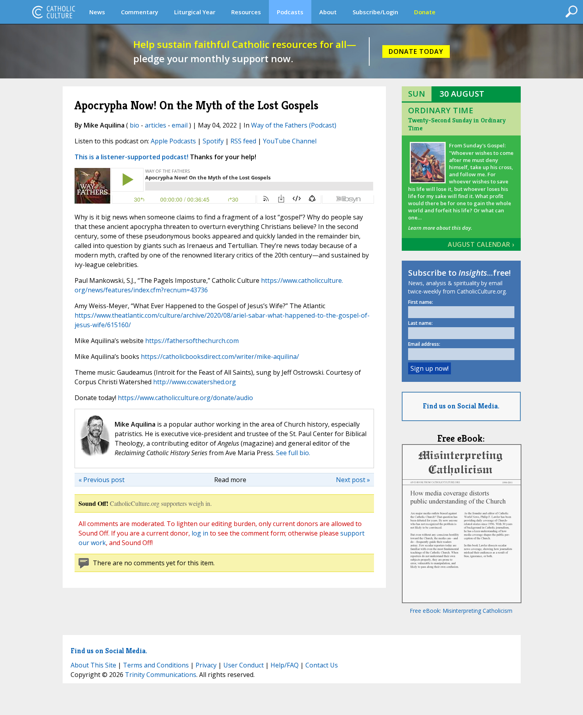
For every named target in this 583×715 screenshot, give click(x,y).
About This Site (93, 665)
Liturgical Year (194, 12)
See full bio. (293, 452)
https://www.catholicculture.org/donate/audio (185, 397)
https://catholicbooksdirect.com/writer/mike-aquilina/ (220, 356)
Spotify (213, 141)
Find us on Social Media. (461, 405)
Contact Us (321, 665)
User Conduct (243, 665)
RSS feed (243, 141)
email (180, 125)
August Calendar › (481, 244)
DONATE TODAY (416, 51)
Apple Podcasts (173, 141)
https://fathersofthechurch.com (192, 340)
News (97, 12)
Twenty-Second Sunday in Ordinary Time (457, 124)
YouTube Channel (289, 141)
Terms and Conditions (156, 665)
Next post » (353, 479)
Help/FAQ (284, 665)
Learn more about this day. (440, 227)
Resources (246, 12)
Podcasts (290, 12)
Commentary (139, 12)
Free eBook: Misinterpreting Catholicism (461, 610)
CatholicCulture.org (53, 12)
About (328, 12)
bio (134, 125)
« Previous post (102, 479)
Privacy (206, 665)
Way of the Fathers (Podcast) (293, 125)
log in (200, 533)
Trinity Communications (160, 674)
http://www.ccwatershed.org (194, 382)
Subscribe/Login (375, 12)
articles (155, 125)
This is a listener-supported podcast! (131, 157)
